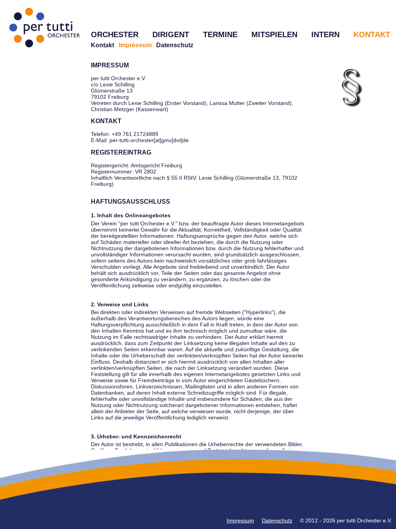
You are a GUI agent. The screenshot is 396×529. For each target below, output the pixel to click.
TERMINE (220, 34)
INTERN (325, 34)
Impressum (240, 520)
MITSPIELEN (274, 34)
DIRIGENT (170, 34)
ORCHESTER (114, 34)
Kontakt (102, 45)
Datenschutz (174, 45)
